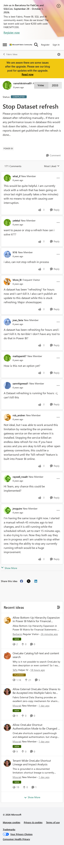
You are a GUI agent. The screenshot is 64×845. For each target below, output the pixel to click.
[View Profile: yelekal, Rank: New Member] (7, 222)
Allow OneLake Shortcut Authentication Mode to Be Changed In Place (36, 726)
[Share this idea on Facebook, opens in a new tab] (21, 581)
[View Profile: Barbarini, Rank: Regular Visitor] (7, 620)
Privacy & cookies (33, 822)
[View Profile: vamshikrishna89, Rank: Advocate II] (7, 85)
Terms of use (53, 822)
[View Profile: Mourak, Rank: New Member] (7, 691)
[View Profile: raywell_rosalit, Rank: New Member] (7, 478)
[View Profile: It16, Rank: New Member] (7, 254)
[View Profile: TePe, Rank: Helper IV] (7, 655)
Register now (12, 32)
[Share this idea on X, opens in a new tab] (28, 581)
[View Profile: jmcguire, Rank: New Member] (7, 510)
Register (45, 44)
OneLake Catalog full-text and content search (36, 655)
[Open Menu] (58, 54)
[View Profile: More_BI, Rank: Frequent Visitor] (7, 281)
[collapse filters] (58, 607)
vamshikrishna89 (22, 83)
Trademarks (9, 829)
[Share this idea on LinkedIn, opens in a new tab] (36, 581)
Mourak (17, 705)
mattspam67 (19, 356)
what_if (16, 176)
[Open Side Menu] (5, 44)
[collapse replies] (32, 173)
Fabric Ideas (11, 54)
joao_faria (18, 320)
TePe (15, 670)
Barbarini (17, 634)
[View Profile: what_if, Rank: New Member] (7, 178)
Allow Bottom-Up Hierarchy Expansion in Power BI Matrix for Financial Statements (36, 619)
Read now (27, 74)
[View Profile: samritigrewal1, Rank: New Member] (7, 385)
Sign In (56, 44)
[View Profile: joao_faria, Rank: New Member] (7, 321)
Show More (11, 568)
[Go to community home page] (21, 45)
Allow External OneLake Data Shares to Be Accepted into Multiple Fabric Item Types (36, 691)
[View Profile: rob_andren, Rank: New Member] (7, 417)
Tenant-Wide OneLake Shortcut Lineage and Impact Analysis (32, 762)
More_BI (17, 279)
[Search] (36, 45)
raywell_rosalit (20, 476)
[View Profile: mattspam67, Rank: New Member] (7, 357)
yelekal (16, 220)
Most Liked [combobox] (52, 166)
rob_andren (19, 415)
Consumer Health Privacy (16, 839)
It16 (15, 252)
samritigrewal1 (20, 383)
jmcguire (17, 508)
